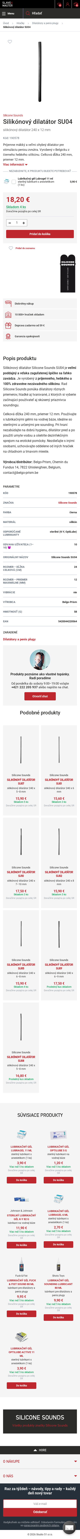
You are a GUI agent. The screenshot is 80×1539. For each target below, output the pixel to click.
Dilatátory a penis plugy (45, 23)
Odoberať (40, 1512)
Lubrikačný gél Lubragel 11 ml (35, 178)
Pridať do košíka (40, 234)
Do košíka (21, 1180)
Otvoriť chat (40, 696)
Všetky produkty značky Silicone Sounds (40, 1425)
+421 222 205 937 (24, 687)
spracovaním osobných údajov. (41, 1525)
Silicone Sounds (13, 115)
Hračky (20, 23)
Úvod (6, 23)
